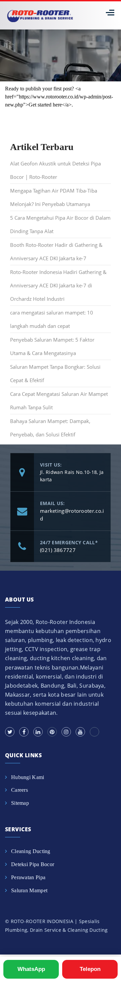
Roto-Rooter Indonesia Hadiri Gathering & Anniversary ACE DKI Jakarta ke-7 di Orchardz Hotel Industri (58, 285)
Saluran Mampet (29, 890)
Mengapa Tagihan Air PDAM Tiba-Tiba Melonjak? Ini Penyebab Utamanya (53, 197)
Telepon (90, 969)
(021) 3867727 (58, 550)
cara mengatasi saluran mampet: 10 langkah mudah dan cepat (51, 319)
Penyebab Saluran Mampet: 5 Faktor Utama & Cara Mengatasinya (52, 346)
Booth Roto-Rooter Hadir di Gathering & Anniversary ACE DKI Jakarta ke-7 (56, 251)
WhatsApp (31, 969)
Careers (19, 790)
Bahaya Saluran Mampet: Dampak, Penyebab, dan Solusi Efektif (50, 428)
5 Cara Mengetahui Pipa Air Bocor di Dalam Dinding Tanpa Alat (60, 224)
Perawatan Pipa (28, 877)
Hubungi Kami (27, 777)
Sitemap (20, 803)
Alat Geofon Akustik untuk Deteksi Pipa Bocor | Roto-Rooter (55, 170)
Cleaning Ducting (30, 851)
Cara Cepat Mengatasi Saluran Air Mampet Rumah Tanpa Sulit (59, 401)
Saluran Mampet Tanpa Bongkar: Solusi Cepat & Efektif (55, 373)
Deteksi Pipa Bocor (32, 864)
